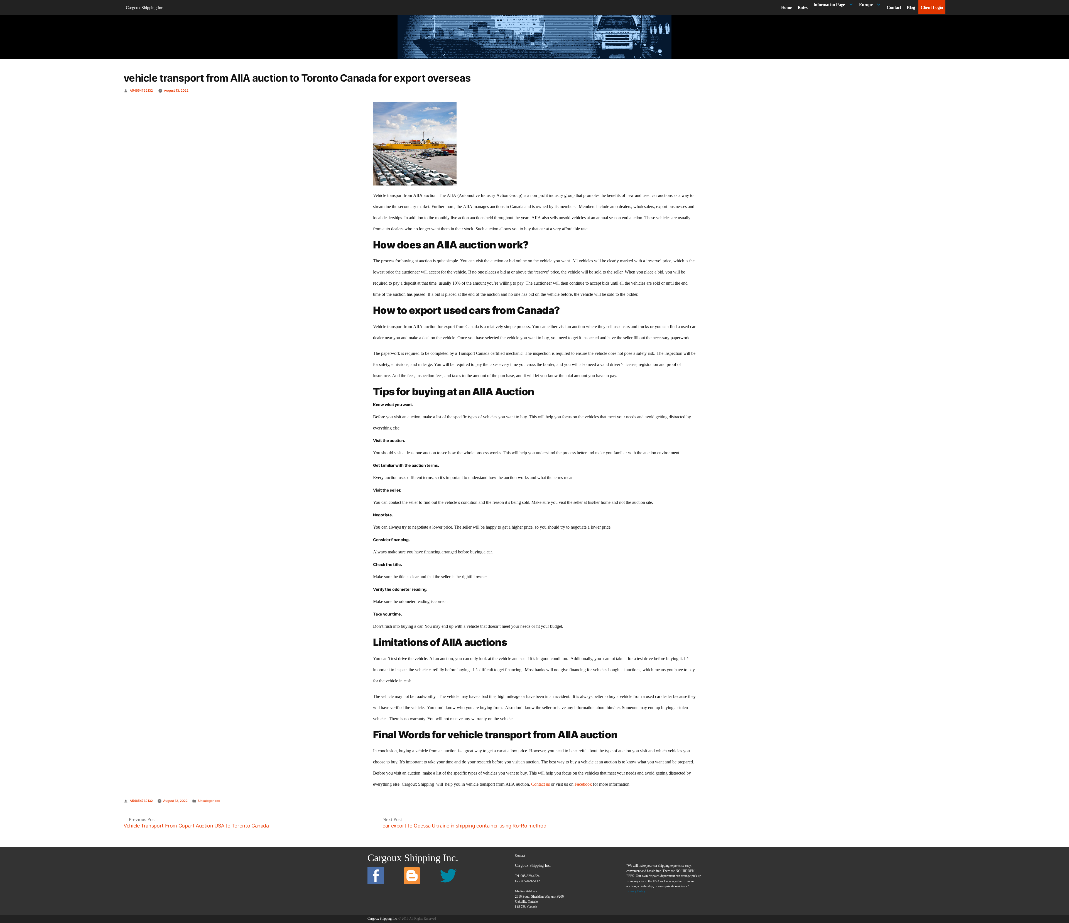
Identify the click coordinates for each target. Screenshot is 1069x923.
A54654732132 (141, 90)
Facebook (583, 784)
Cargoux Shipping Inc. (145, 7)
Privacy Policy (636, 891)
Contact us (540, 784)
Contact (894, 7)
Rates (803, 7)
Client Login (932, 7)
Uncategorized (209, 801)
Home (786, 7)
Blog (911, 7)
